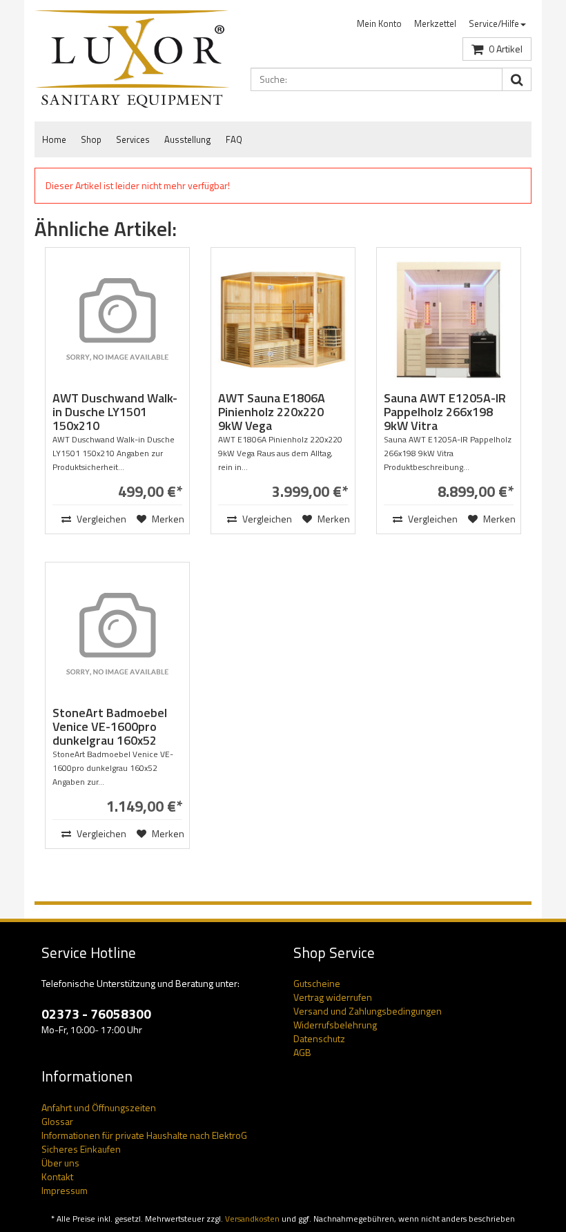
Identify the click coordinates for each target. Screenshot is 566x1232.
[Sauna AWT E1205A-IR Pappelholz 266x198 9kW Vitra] (449, 319)
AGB (302, 1052)
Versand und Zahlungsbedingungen (367, 1011)
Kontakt (57, 1176)
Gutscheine (316, 983)
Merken (166, 518)
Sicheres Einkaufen (81, 1149)
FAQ (234, 139)
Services (133, 139)
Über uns (60, 1162)
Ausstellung (187, 139)
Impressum (64, 1190)
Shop (91, 139)
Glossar (57, 1121)
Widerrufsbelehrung (335, 1024)
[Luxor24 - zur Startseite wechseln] (132, 59)
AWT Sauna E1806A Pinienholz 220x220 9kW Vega (271, 412)
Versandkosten (252, 1219)
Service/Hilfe (494, 23)
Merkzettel (435, 23)
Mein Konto (379, 23)
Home (54, 139)
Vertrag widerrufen (332, 997)
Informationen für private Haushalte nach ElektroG (144, 1135)
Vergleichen (91, 518)
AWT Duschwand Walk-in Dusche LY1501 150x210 (114, 412)
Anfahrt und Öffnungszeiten (98, 1107)
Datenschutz (319, 1038)
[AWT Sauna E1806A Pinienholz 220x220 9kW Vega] (283, 319)
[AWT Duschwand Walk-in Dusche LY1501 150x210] (117, 319)
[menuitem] (379, 23)
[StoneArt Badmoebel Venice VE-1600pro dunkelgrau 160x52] (117, 634)
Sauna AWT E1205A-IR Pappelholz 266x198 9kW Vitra (445, 412)
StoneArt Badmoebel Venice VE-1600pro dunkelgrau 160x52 (109, 726)
